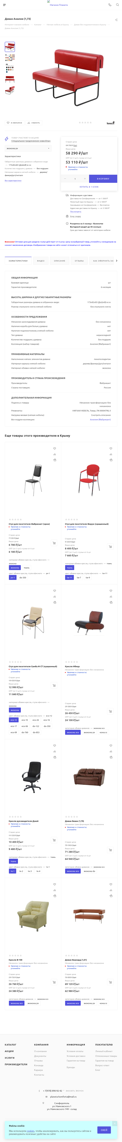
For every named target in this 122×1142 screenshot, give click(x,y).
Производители (16, 1064)
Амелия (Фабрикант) (100, 419)
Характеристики (18, 260)
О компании (40, 1051)
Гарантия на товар (76, 1060)
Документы (40, 1055)
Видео (40, 260)
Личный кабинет (103, 1051)
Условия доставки (76, 1055)
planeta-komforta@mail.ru (63, 1096)
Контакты (39, 1074)
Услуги (10, 1057)
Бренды (71, 1067)
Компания (41, 1044)
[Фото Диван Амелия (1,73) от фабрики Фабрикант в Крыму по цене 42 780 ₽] (68, 77)
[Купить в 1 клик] (54, 459)
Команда (38, 1065)
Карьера (38, 1069)
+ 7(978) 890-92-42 (52, 1091)
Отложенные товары (106, 1055)
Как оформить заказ (105, 260)
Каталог (10, 1044)
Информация (76, 1044)
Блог (97, 1069)
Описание (59, 260)
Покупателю (104, 1044)
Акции (9, 1051)
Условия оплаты (75, 1051)
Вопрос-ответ (102, 1065)
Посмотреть (75, 211)
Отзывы (79, 260)
